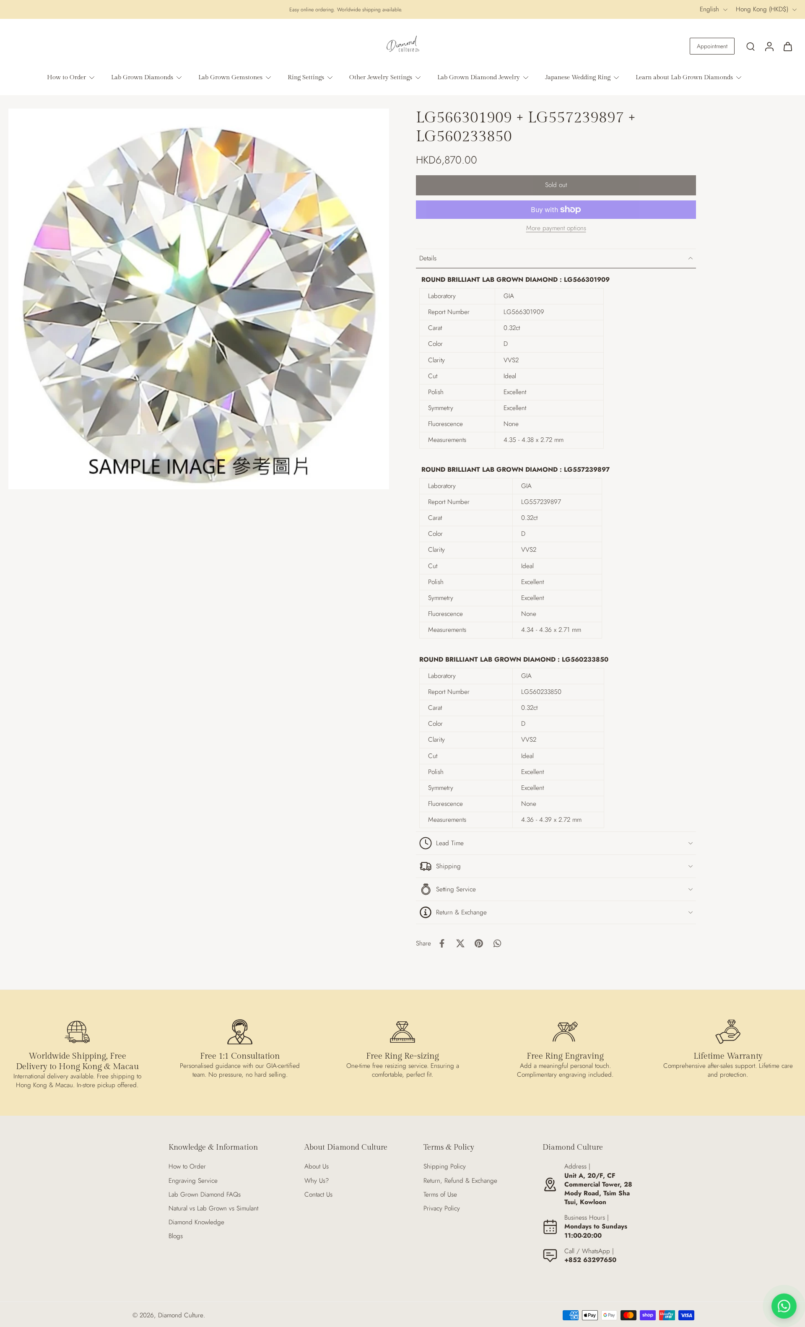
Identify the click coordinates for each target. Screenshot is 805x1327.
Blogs (176, 1236)
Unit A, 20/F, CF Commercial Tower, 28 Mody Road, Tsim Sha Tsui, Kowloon (598, 1189)
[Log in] (769, 46)
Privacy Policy (441, 1208)
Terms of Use (440, 1194)
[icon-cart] (787, 46)
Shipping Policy (444, 1166)
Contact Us (318, 1194)
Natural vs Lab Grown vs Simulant (213, 1208)
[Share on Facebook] (442, 943)
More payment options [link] (556, 229)
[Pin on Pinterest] (479, 943)
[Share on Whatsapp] (497, 943)
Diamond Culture (180, 1315)
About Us (316, 1166)
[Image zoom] (198, 299)
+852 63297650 (590, 1260)
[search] (750, 46)
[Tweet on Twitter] (460, 943)
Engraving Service (193, 1180)
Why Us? (316, 1180)
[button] (556, 185)
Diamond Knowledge (196, 1222)
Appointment (712, 46)
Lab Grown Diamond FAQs (205, 1194)
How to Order (187, 1166)
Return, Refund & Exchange (460, 1180)
